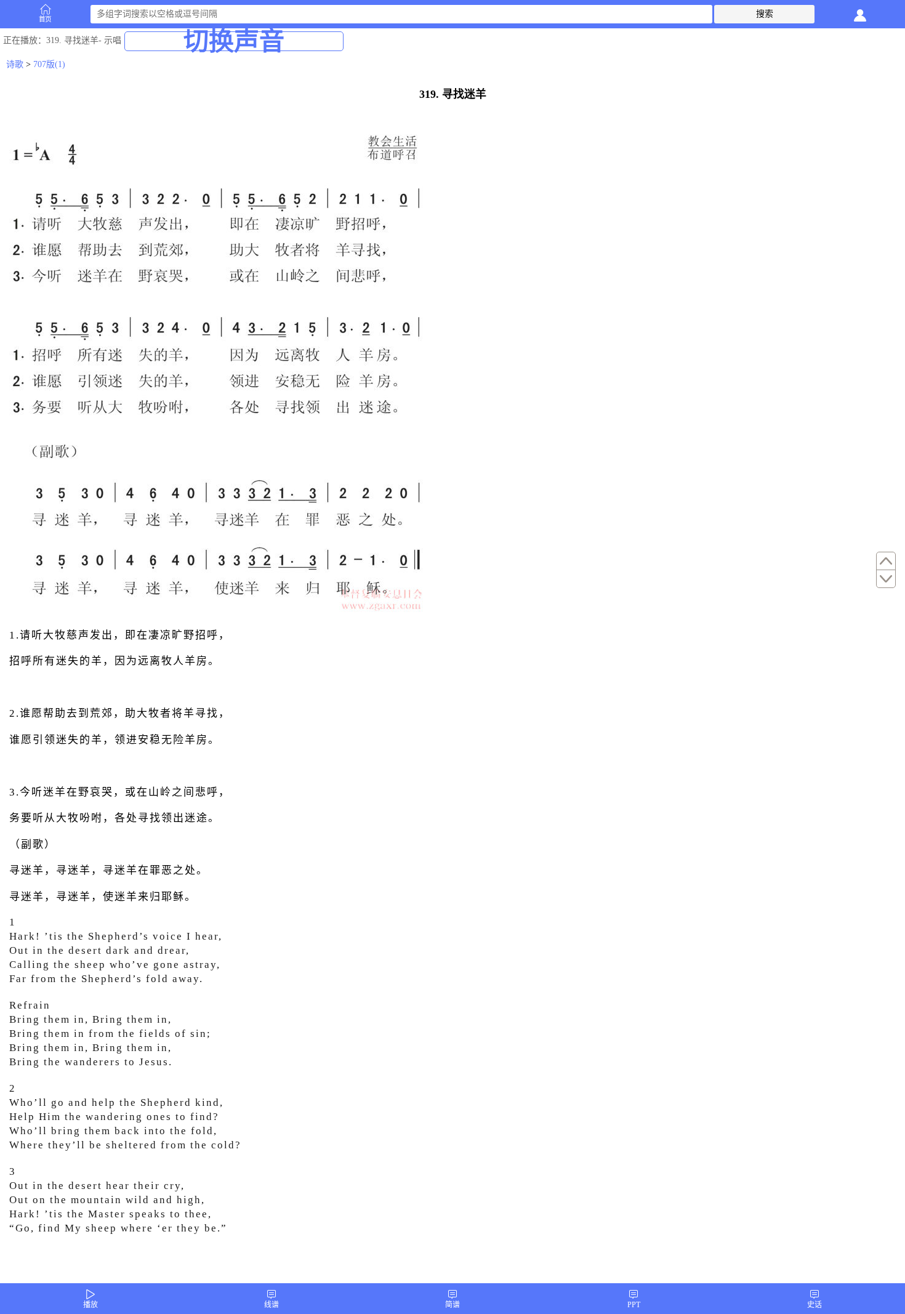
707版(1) (49, 64)
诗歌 (14, 64)
